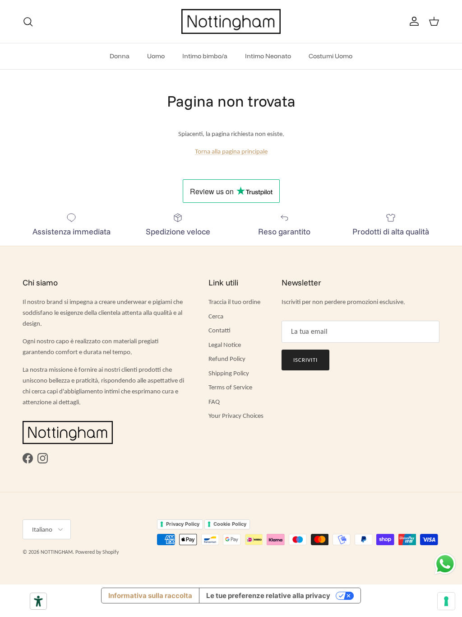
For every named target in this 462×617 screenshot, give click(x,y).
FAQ (214, 401)
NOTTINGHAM (57, 552)
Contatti (219, 330)
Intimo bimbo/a (204, 56)
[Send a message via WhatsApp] (445, 564)
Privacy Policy (182, 524)
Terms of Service (230, 387)
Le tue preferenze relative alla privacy (268, 595)
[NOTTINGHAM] (231, 21)
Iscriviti (305, 359)
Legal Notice (224, 345)
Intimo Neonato (268, 56)
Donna (119, 56)
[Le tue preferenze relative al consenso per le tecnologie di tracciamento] (446, 601)
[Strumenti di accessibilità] (38, 601)
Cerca (215, 316)
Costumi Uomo (330, 56)
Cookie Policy (229, 524)
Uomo (156, 56)
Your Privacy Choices (235, 415)
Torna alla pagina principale (231, 151)
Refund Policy (226, 359)
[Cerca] (28, 21)
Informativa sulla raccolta (150, 595)
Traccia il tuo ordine (234, 302)
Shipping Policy (228, 373)
